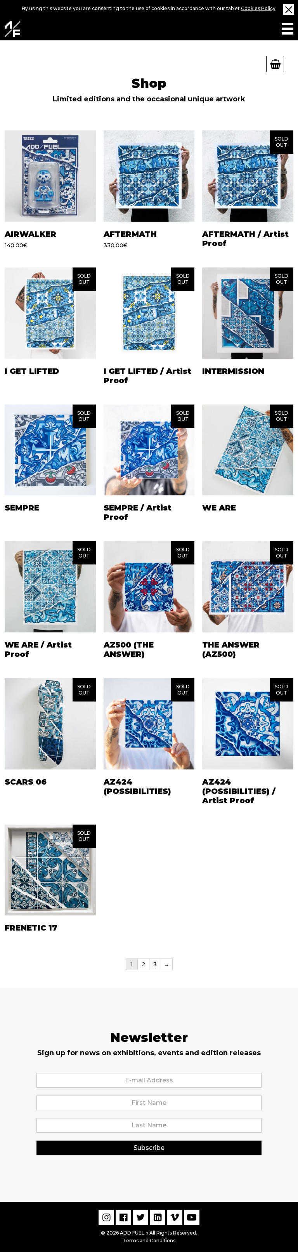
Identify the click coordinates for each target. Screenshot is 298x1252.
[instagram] (106, 1217)
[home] (12, 29)
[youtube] (191, 1217)
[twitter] (140, 1217)
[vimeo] (174, 1217)
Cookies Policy (258, 8)
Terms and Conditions (149, 1240)
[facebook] (123, 1217)
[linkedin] (157, 1217)
